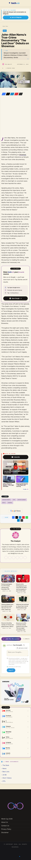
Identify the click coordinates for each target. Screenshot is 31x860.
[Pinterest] (16, 94)
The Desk (5, 765)
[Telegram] (18, 520)
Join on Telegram (16, 17)
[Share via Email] (20, 94)
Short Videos (7, 778)
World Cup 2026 (6, 819)
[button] (15, 467)
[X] (7, 94)
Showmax (22, 154)
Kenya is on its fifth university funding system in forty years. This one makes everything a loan (22, 626)
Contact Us (5, 826)
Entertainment (22, 499)
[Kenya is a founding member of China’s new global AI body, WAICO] (8, 617)
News (7, 26)
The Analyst (8, 64)
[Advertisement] (15, 118)
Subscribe (17, 457)
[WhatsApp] (26, 517)
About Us (4, 822)
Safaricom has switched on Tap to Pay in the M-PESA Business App (22, 606)
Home (3, 26)
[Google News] (15, 511)
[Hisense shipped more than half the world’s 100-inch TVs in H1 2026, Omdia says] (8, 599)
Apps (14, 499)
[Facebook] (3, 94)
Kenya (4, 502)
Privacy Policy (6, 829)
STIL (4, 781)
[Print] (21, 520)
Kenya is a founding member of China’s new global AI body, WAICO (7, 624)
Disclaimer (5, 832)
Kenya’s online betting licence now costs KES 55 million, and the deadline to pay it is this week (21, 587)
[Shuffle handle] (24, 645)
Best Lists (5, 771)
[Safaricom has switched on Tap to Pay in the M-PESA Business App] (23, 599)
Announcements (6, 499)
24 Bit (4, 775)
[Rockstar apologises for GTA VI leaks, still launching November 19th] (8, 578)
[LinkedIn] (11, 94)
